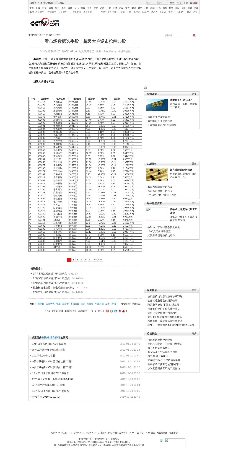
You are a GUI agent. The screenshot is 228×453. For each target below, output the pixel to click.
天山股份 (57, 165)
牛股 (58, 303)
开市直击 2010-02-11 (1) (46, 396)
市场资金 (75, 303)
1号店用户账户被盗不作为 (161, 194)
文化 (96, 8)
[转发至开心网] (107, 311)
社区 (159, 8)
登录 (172, 3)
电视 (32, 12)
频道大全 (39, 12)
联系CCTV (67, 432)
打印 (47, 311)
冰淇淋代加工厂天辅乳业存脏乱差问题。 (183, 219)
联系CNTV (91, 432)
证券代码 (50, 303)
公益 (109, 8)
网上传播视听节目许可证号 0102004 (70, 445)
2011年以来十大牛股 (43, 355)
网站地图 (59, 2)
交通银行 (57, 192)
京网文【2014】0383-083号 (118, 442)
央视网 (33, 2)
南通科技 (57, 156)
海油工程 (57, 132)
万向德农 (57, 171)
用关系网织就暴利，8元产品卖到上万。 (183, 175)
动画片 (154, 12)
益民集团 (57, 129)
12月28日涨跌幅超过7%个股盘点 (51, 292)
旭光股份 (57, 150)
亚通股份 (57, 226)
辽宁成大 (57, 207)
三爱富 (56, 250)
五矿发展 (57, 162)
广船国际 (57, 235)
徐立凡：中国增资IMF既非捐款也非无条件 (170, 325)
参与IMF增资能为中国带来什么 (164, 316)
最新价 (65, 303)
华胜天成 (57, 195)
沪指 (114, 303)
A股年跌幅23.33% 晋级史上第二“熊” (52, 361)
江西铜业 (57, 186)
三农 (146, 8)
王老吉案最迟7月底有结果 (161, 125)
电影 (129, 12)
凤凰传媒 (57, 135)
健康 (134, 8)
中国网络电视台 (45, 2)
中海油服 (57, 123)
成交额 (90, 303)
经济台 (49, 35)
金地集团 (57, 241)
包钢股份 (57, 114)
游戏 (196, 8)
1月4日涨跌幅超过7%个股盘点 (50, 273)
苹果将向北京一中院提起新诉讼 (164, 343)
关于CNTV (79, 432)
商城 (152, 8)
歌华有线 (57, 180)
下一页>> (97, 259)
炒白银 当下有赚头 (157, 356)
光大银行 (57, 108)
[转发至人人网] (115, 311)
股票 (57, 35)
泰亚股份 (57, 177)
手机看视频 (124, 51)
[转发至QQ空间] (111, 311)
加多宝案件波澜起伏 (158, 116)
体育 (51, 8)
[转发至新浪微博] (123, 311)
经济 (44, 8)
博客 (171, 8)
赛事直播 (87, 12)
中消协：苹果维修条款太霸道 (163, 227)
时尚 (140, 8)
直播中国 (76, 12)
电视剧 (137, 12)
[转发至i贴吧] (119, 311)
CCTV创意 (150, 432)
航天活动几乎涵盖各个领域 (162, 352)
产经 (115, 8)
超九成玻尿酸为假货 (181, 169)
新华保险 (57, 168)
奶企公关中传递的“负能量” (162, 312)
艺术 (102, 8)
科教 (83, 8)
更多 (194, 93)
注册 (179, 3)
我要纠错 (57, 311)
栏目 (195, 12)
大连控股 (57, 141)
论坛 (177, 8)
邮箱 (190, 8)
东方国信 (57, 189)
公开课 (163, 12)
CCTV (180, 12)
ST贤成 (56, 220)
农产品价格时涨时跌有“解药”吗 (164, 296)
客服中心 (173, 432)
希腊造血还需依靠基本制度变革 (164, 321)
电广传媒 (57, 201)
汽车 (121, 8)
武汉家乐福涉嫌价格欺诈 (161, 235)
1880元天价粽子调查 (159, 231)
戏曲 (70, 8)
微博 (165, 8)
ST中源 (56, 247)
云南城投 (57, 174)
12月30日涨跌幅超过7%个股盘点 (51, 278)
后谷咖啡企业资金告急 (159, 121)
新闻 (38, 8)
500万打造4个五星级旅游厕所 (164, 360)
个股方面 (99, 303)
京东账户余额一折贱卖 (159, 190)
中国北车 (57, 144)
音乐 (76, 8)
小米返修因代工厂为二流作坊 (163, 368)
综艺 (57, 8)
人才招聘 (102, 432)
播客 (171, 12)
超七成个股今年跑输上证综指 (48, 349)
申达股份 (57, 147)
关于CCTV (56, 432)
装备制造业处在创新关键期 (162, 300)
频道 (189, 12)
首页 (32, 8)
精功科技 (57, 120)
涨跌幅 (41, 303)
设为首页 (194, 2)
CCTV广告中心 (136, 432)
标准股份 (57, 244)
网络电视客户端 (108, 12)
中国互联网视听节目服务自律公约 (128, 445)
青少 (89, 8)
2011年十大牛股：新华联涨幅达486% (53, 379)
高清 (122, 12)
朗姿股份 (57, 238)
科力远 (56, 204)
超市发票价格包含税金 (159, 339)
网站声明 (112, 432)
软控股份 (57, 183)
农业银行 (57, 111)
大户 (83, 303)
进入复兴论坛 (86, 51)
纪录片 (145, 12)
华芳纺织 (57, 117)
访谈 (184, 8)
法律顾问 (123, 432)
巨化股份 (57, 214)
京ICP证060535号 (96, 442)
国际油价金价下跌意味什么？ (163, 308)
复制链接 (70, 311)
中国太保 (57, 126)
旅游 (127, 8)
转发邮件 (83, 311)
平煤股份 (57, 198)
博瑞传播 (57, 217)
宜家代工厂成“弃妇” (181, 100)
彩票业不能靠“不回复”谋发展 (163, 304)
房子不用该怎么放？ (158, 347)
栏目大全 (52, 12)
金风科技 (57, 229)
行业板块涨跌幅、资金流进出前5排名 (53, 287)
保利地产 (57, 153)
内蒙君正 (57, 101)
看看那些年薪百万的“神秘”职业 (164, 364)
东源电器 (57, 210)
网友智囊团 (162, 432)
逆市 (107, 303)
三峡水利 (57, 223)
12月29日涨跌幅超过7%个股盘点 (51, 282)
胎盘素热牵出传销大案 (159, 186)
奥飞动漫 (57, 104)
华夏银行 (57, 232)
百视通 (56, 138)
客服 (186, 2)
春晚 (64, 8)
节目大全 (62, 12)
